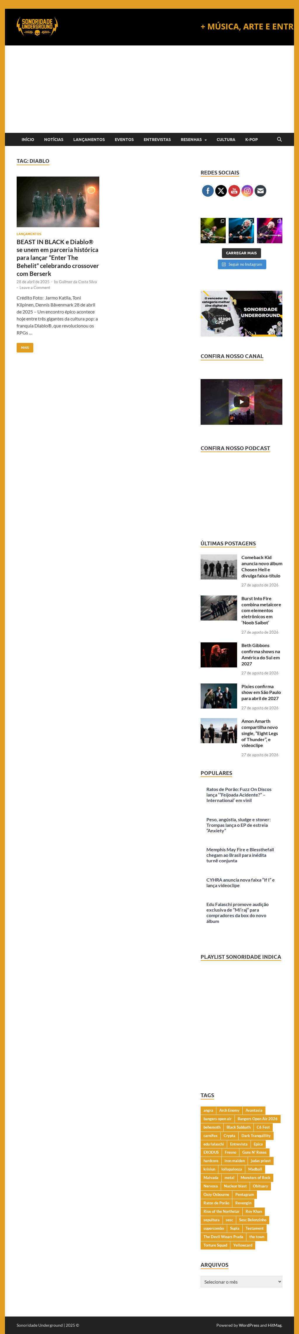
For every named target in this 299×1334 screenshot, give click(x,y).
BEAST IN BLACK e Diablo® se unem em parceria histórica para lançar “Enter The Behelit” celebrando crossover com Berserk (58, 257)
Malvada (211, 1177)
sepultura (212, 1219)
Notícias (53, 139)
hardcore (211, 1160)
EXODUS (211, 1152)
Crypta (229, 1135)
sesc (229, 1219)
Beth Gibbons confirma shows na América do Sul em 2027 (260, 654)
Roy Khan (254, 1211)
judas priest (261, 1160)
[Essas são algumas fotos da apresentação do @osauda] (213, 230)
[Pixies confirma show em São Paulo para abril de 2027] (219, 687)
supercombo (214, 1228)
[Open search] (279, 139)
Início (28, 139)
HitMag (274, 1325)
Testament (255, 1228)
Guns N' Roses (254, 1152)
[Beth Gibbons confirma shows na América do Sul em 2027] (219, 646)
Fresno (230, 1152)
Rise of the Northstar (221, 1211)
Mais (23, 346)
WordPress (249, 1325)
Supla (234, 1228)
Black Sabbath (239, 1127)
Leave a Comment (35, 287)
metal (229, 1177)
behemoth (212, 1127)
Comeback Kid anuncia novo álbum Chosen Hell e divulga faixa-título (261, 566)
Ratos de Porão (216, 1203)
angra (208, 1110)
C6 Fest (263, 1127)
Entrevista (239, 1144)
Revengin (243, 1203)
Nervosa (211, 1186)
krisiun (209, 1169)
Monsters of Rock (255, 1177)
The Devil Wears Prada (223, 1236)
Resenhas (191, 139)
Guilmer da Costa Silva (78, 281)
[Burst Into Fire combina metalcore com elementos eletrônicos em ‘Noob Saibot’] (219, 599)
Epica (258, 1144)
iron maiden (235, 1160)
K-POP (251, 139)
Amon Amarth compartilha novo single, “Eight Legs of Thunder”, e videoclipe (259, 733)
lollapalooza (231, 1169)
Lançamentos (89, 139)
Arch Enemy (229, 1110)
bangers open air (218, 1118)
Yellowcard (242, 1245)
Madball (255, 1169)
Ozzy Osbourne (216, 1194)
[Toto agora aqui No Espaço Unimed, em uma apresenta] (269, 230)
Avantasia (254, 1110)
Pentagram (244, 1194)
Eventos (124, 139)
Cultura (226, 139)
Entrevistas (157, 139)
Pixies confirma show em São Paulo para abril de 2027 (261, 692)
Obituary (260, 1186)
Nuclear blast (235, 1186)
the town (256, 1236)
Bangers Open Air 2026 (258, 1118)
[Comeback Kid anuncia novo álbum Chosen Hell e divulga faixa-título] (219, 558)
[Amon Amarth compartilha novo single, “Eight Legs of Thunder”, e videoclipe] (219, 721)
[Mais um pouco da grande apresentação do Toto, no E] (241, 230)
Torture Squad (215, 1245)
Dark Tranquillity (256, 1135)
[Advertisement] (149, 89)
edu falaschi (214, 1144)
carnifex (211, 1135)
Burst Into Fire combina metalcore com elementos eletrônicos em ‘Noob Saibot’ (261, 610)
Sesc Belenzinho (252, 1219)
